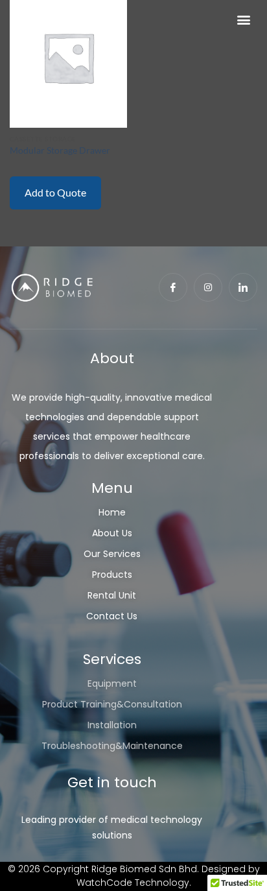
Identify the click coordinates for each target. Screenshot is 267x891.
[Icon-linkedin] (243, 287)
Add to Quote (55, 192)
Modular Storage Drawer (60, 150)
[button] (243, 19)
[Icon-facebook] (173, 287)
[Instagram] (208, 287)
